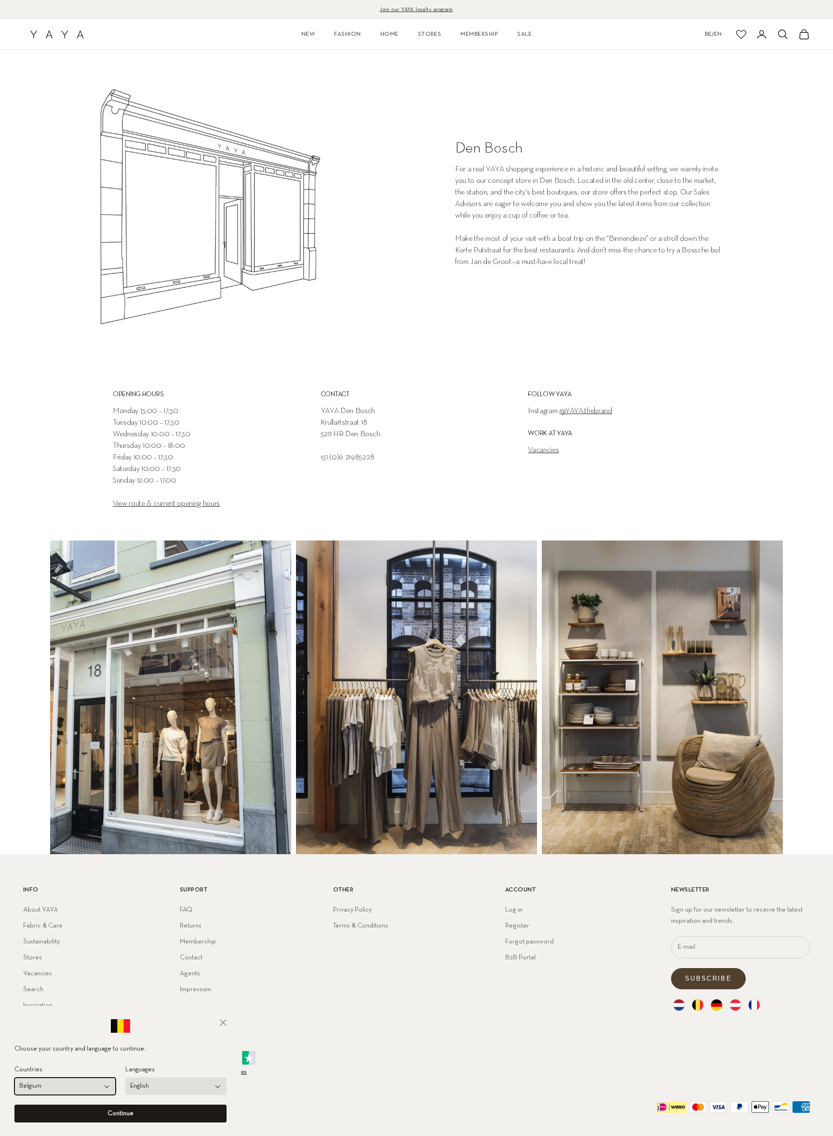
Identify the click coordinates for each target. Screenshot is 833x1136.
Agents (190, 973)
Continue (120, 1113)
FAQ (186, 909)
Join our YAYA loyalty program (416, 9)
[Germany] (717, 1005)
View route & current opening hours (166, 504)
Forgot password (529, 941)
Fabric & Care (43, 925)
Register (517, 925)
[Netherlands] (679, 1005)
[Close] (223, 1022)
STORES (430, 34)
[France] (754, 1005)
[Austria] (735, 1005)
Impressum (195, 989)
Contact (191, 957)
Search (33, 989)
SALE (524, 34)
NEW (308, 34)
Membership (198, 941)
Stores (32, 957)
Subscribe (708, 978)
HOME (389, 34)
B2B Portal (520, 957)
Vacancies (543, 450)
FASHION (347, 34)
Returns (191, 925)
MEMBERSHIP (479, 34)
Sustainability (41, 941)
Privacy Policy (352, 909)
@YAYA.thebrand (585, 411)
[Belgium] (698, 1005)
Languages (140, 1070)
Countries (28, 1070)
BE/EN (713, 34)
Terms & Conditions (360, 925)
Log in (514, 909)
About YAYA (40, 909)
